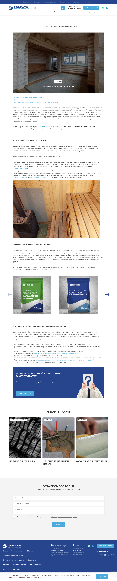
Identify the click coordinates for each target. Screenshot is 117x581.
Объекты (47, 12)
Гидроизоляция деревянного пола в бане (30, 100)
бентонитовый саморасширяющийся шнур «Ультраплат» (55, 353)
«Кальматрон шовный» (86, 360)
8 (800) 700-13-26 (74, 9)
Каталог (18, 12)
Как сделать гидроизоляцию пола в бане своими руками (36, 102)
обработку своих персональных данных (64, 517)
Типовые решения (33, 12)
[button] (107, 294)
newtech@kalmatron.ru (57, 550)
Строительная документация (64, 12)
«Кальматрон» (19, 178)
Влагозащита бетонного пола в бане (28, 98)
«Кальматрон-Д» (20, 169)
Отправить (58, 524)
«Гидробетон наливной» (38, 178)
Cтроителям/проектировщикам (90, 12)
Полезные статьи (65, 2)
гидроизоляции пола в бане (51, 127)
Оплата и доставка (50, 2)
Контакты (88, 2)
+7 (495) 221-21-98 (78, 548)
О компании (27, 2)
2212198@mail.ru (77, 550)
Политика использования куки (29, 578)
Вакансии (37, 2)
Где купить (77, 2)
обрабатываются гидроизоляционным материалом (57, 360)
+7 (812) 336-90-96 (56, 548)
